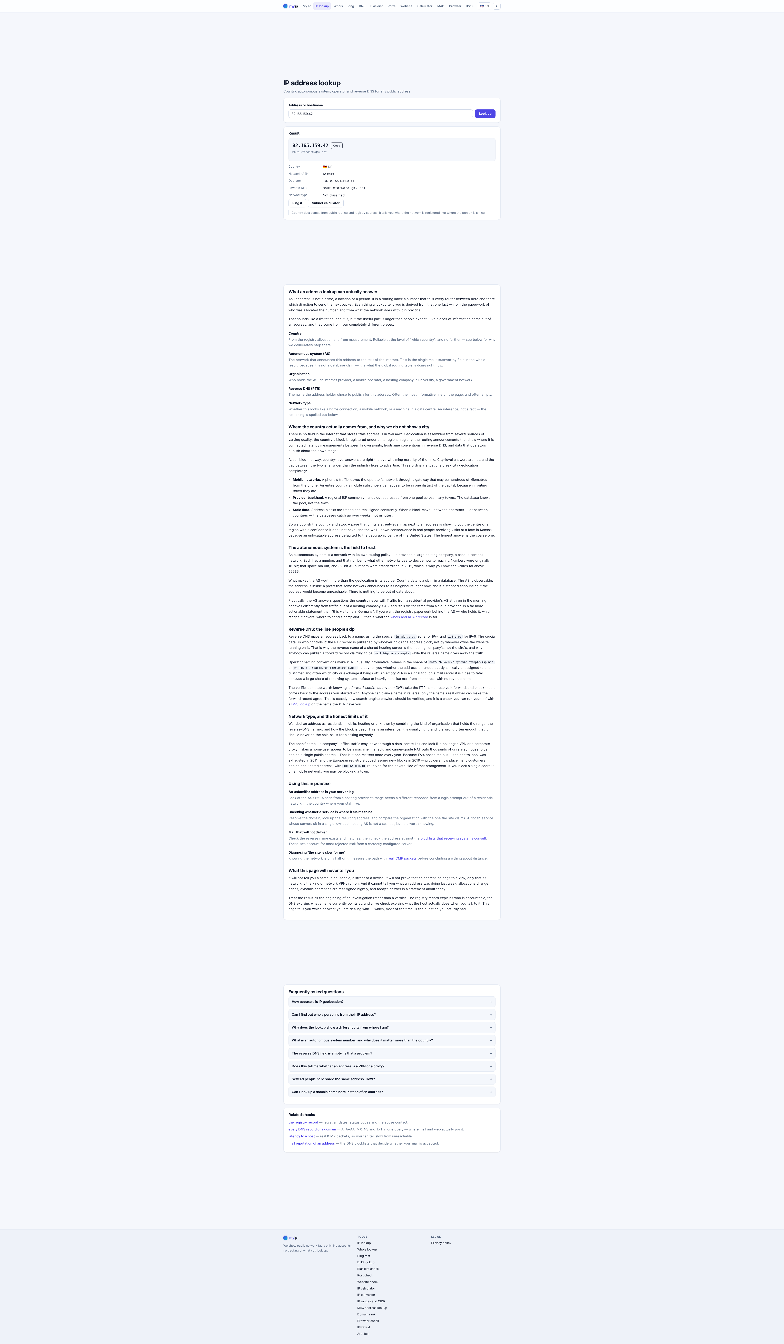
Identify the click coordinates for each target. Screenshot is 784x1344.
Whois (338, 6)
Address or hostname (305, 105)
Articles (363, 1334)
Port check (365, 1275)
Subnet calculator (326, 203)
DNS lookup (300, 704)
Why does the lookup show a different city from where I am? (340, 1027)
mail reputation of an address (311, 1143)
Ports (391, 6)
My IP (307, 6)
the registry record (303, 1122)
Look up (485, 114)
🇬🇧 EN (484, 6)
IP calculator (366, 1288)
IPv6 (469, 6)
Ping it (297, 203)
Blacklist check (368, 1269)
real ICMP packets (402, 858)
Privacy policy (441, 1243)
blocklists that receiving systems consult (453, 838)
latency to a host (301, 1136)
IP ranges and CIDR (371, 1301)
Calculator (424, 6)
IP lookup (322, 6)
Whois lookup (367, 1249)
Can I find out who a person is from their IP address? (334, 1014)
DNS (362, 6)
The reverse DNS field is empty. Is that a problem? (332, 1053)
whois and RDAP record (409, 617)
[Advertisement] (392, 46)
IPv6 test (363, 1327)
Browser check (368, 1321)
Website (406, 6)
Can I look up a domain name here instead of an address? (337, 1092)
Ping (351, 6)
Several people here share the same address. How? (333, 1079)
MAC (440, 6)
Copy (336, 145)
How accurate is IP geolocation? (318, 1002)
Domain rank (366, 1314)
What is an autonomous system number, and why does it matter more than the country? (362, 1040)
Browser (455, 6)
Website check (367, 1282)
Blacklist (376, 6)
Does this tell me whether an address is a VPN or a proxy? (338, 1066)
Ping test (363, 1256)
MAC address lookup (372, 1308)
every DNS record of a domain (312, 1129)
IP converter (366, 1295)
